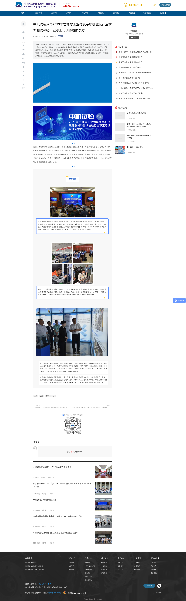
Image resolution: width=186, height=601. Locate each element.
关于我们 (38, 13)
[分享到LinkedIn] (23, 75)
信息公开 (163, 13)
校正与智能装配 (90, 566)
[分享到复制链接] (23, 45)
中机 (53, 396)
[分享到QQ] (23, 54)
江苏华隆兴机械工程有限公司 (34, 566)
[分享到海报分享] (23, 84)
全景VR (54, 13)
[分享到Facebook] (23, 67)
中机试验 (53, 36)
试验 (41, 396)
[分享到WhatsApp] (23, 80)
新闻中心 (69, 13)
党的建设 (116, 13)
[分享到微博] (23, 58)
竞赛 (47, 396)
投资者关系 (147, 13)
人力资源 (132, 13)
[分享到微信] (23, 62)
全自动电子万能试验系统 (136, 113)
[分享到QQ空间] (23, 49)
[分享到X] (23, 71)
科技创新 (101, 13)
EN (154, 5)
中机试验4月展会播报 (135, 147)
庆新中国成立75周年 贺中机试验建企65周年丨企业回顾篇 (139, 125)
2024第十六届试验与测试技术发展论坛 (139, 136)
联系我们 (158, 592)
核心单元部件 (89, 569)
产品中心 (85, 13)
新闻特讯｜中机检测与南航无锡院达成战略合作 (51, 407)
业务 (35, 396)
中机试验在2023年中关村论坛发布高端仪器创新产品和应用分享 (91, 407)
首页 (22, 13)
